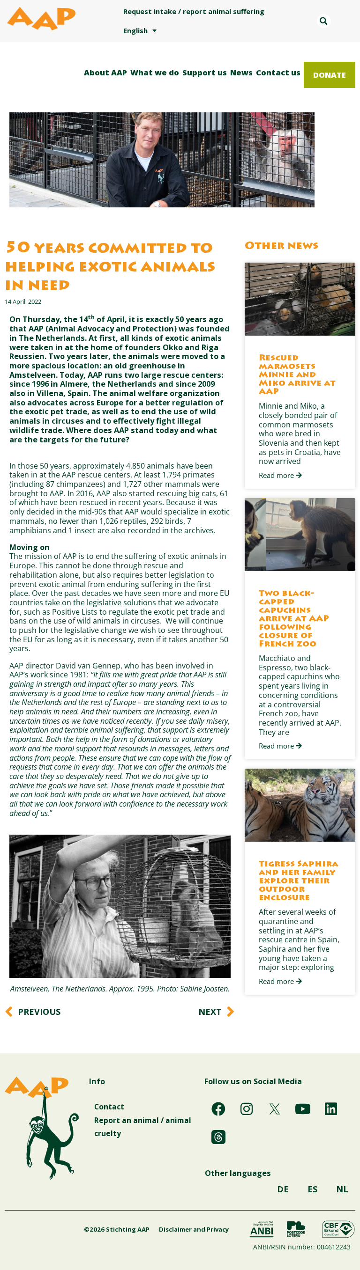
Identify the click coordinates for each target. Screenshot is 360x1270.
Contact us (278, 72)
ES (312, 1189)
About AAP (105, 72)
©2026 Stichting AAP (117, 1229)
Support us (204, 72)
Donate (329, 74)
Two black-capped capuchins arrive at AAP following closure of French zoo (294, 619)
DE (283, 1189)
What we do (154, 72)
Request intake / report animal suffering (193, 11)
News (241, 72)
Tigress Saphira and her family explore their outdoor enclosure (298, 881)
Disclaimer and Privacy (194, 1229)
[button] (324, 21)
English (135, 30)
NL (342, 1189)
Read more (277, 475)
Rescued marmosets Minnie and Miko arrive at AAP (297, 375)
